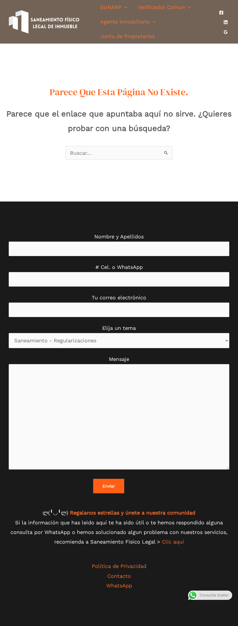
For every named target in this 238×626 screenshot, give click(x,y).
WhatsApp (119, 585)
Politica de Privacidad (119, 566)
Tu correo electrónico (119, 297)
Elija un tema (119, 328)
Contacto (119, 576)
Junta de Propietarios (127, 36)
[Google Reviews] (225, 32)
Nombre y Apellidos (119, 236)
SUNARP (110, 7)
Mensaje (119, 359)
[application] (124, 7)
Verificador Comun (161, 7)
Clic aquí (173, 542)
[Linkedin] (225, 22)
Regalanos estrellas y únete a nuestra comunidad (132, 513)
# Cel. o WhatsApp (119, 267)
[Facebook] (221, 12)
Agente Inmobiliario (125, 22)
